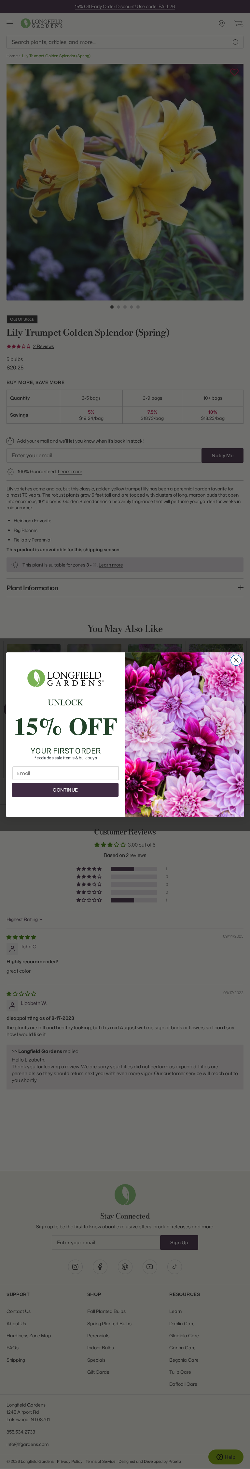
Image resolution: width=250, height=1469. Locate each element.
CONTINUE (65, 790)
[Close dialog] (236, 660)
